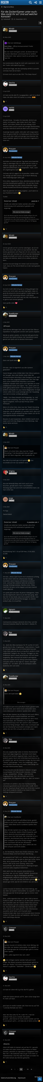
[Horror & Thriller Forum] (5, 3)
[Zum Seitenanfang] (40, 1079)
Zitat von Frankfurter (14, 817)
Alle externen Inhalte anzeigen (21, 212)
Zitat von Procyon (13, 448)
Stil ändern (38, 1077)
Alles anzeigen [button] (21, 702)
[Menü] (40, 3)
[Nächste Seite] (31, 1069)
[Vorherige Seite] (12, 1069)
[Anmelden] (35, 2)
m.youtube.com (32, 522)
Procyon (7, 326)
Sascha (7, 1044)
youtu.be (34, 201)
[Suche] (30, 3)
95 (21, 1069)
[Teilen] (40, 22)
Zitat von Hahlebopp (14, 43)
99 (27, 1069)
